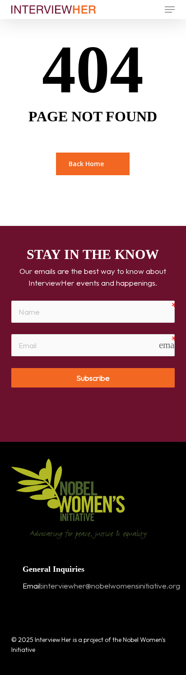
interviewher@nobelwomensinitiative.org (111, 585)
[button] (170, 9)
